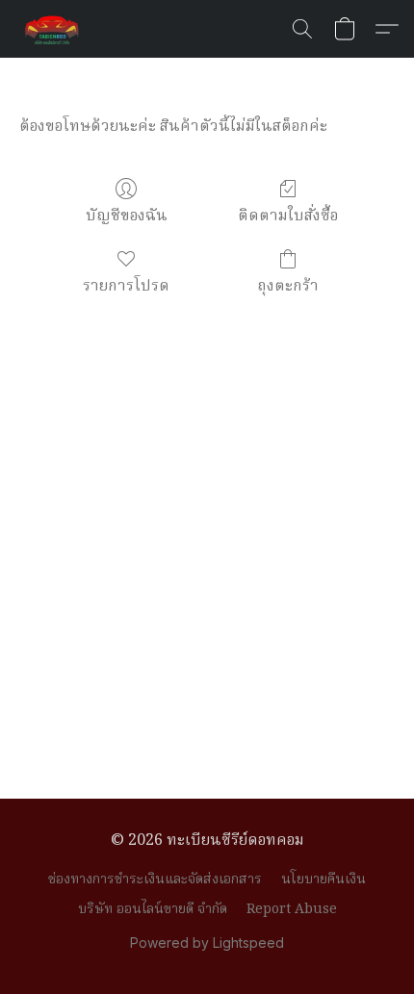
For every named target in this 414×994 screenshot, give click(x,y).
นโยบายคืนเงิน (323, 879)
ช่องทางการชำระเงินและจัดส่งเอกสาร (155, 879)
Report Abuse (291, 909)
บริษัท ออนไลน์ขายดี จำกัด (152, 909)
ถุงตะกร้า (288, 286)
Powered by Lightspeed (207, 942)
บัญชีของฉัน (127, 216)
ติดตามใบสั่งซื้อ (288, 216)
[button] (53, 29)
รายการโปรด (126, 286)
